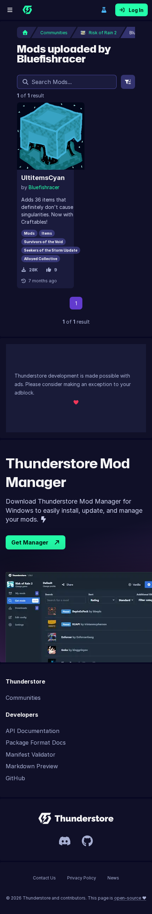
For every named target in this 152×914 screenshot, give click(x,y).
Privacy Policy (81, 877)
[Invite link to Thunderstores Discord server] (64, 841)
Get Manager (29, 542)
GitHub (15, 778)
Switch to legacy (104, 10)
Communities (23, 697)
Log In (136, 10)
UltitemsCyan (43, 177)
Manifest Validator (30, 754)
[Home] (27, 10)
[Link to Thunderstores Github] (87, 841)
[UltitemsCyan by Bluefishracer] (50, 136)
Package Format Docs (36, 742)
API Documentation (32, 730)
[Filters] (128, 82)
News (113, 877)
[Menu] (10, 10)
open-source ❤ (130, 898)
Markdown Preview (32, 766)
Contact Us (44, 877)
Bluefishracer (44, 187)
